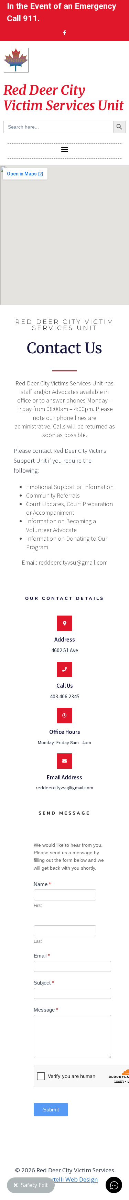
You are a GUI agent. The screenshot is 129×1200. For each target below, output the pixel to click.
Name (42, 884)
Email (42, 956)
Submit (51, 1109)
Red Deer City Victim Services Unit (63, 98)
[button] (64, 149)
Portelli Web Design (71, 1179)
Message (46, 1010)
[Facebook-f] (64, 33)
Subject (44, 983)
